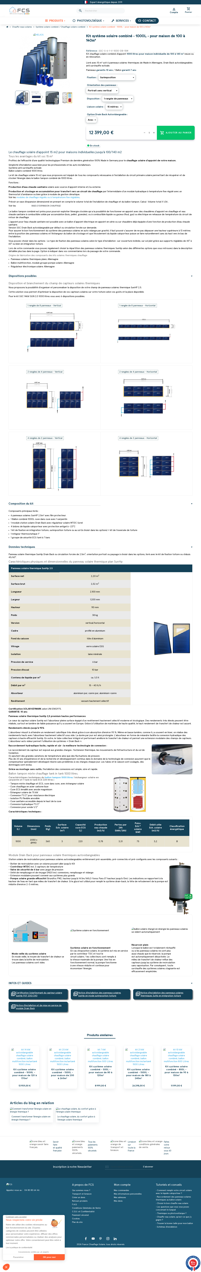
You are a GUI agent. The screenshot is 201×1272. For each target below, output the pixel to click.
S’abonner (148, 1167)
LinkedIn (115, 1239)
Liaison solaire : (95, 107)
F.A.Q (74, 1205)
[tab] (100, 276)
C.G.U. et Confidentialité (83, 1212)
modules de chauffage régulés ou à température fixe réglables (48, 197)
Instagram (108, 1239)
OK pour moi (49, 1257)
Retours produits (80, 1201)
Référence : (92, 51)
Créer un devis (78, 1197)
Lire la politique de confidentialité (19, 1248)
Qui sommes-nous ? (81, 1190)
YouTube (93, 1239)
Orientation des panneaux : (102, 85)
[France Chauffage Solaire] (19, 11)
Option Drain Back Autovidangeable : (107, 114)
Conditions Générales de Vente (86, 1208)
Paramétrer (18, 1257)
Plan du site (77, 1222)
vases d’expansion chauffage (46, 206)
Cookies (76, 1219)
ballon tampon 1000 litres (59, 777)
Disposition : (94, 98)
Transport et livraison (82, 1194)
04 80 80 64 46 (31, 1190)
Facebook (86, 1239)
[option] (24, 1067)
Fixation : (92, 77)
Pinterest (100, 1239)
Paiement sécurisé (80, 1215)
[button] (6, 1267)
